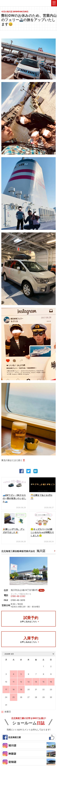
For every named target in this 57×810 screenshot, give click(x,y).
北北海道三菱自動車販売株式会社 (23, 551)
